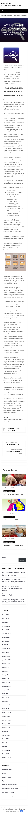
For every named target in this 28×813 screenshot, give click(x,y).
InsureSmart (6, 3)
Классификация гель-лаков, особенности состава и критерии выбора (12, 588)
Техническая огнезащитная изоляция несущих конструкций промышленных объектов (13, 601)
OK (21, 811)
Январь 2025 (6, 656)
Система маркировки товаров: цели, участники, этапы (13, 595)
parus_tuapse (11, 430)
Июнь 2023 (5, 697)
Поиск (4, 557)
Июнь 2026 (5, 619)
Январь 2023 (6, 716)
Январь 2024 (6, 675)
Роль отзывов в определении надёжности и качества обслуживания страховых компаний (13, 581)
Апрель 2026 (6, 626)
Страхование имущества (9, 796)
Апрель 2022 (6, 750)
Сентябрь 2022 (6, 731)
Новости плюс (6, 777)
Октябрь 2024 (6, 664)
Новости (4, 773)
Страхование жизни (8, 792)
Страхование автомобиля (9, 491)
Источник (6, 417)
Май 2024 (5, 671)
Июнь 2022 (5, 742)
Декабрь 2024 (6, 660)
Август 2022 (5, 735)
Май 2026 (5, 622)
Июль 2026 (5, 615)
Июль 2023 (5, 694)
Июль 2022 (5, 739)
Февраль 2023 (6, 712)
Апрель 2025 (6, 649)
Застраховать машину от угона (14, 494)
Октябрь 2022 (6, 727)
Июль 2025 (5, 641)
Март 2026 (5, 630)
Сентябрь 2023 (6, 686)
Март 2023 (5, 709)
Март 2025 (5, 652)
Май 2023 (5, 701)
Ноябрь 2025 (6, 637)
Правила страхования (8, 781)
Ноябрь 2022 (6, 724)
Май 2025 (5, 645)
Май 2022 (5, 746)
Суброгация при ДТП (11, 520)
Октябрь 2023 (6, 682)
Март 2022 (5, 754)
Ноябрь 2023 (6, 679)
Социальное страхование (10, 785)
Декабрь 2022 (6, 720)
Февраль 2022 (6, 758)
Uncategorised (7, 770)
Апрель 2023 (6, 705)
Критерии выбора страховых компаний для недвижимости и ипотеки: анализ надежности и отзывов (13, 574)
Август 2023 (5, 690)
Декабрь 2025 (6, 634)
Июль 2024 (5, 667)
